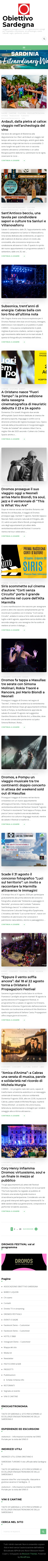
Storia (4, 116)
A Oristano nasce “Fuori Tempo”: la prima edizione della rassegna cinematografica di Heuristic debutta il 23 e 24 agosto (23, 400)
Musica (39, 971)
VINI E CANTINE (11, 1396)
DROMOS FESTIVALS (13, 1314)
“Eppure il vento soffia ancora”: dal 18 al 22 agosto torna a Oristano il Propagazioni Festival (22, 983)
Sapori (31, 210)
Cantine (12, 113)
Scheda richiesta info (15, 1380)
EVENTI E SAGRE (11, 1319)
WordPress (25, 1557)
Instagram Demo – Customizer (17, 1341)
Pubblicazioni (9, 1375)
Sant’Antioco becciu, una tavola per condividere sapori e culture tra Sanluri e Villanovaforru (23, 219)
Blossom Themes (29, 1553)
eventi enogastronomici (13, 207)
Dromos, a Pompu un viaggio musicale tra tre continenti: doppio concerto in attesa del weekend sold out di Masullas (23, 785)
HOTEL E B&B (10, 1336)
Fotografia (7, 871)
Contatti (7, 1303)
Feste (31, 971)
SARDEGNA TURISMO (10, 1461)
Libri (42, 1067)
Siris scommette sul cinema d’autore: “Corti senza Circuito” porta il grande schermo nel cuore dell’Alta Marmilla (23, 594)
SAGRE (4, 113)
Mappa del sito (10, 1347)
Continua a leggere (10, 160)
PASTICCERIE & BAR (12, 1364)
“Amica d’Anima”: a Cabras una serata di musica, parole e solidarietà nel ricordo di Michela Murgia (23, 1079)
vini (23, 118)
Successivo (28, 1229)
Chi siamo (8, 1297)
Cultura (22, 113)
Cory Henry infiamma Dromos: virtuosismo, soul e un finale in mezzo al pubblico (23, 1174)
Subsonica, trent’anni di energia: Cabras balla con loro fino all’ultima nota (21, 310)
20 (20, 1229)
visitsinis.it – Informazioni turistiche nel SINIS (21, 1436)
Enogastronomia (36, 113)
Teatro (4, 974)
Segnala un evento (12, 1391)
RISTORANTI (9, 1385)
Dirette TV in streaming (14, 1308)
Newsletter (8, 1358)
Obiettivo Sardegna (18, 21)
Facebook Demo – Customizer (17, 1325)
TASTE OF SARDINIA (10, 1414)
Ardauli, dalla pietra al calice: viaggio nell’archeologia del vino (23, 125)
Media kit (8, 1353)
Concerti (5, 303)
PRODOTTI (8, 1369)
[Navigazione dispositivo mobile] (24, 47)
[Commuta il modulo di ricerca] (44, 38)
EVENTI (23, 210)
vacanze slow (7, 1479)
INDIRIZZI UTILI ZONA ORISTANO (16, 1456)
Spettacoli (6, 486)
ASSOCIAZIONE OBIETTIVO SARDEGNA (21, 1286)
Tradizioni (14, 116)
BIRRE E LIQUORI (11, 1292)
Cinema (4, 389)
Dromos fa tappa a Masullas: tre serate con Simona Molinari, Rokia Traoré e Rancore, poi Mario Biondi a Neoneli (23, 688)
